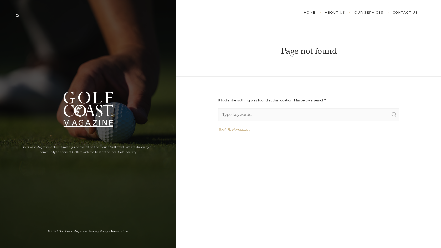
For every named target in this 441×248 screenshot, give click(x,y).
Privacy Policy (98, 231)
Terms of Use (120, 231)
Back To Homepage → (236, 130)
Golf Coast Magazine (73, 231)
